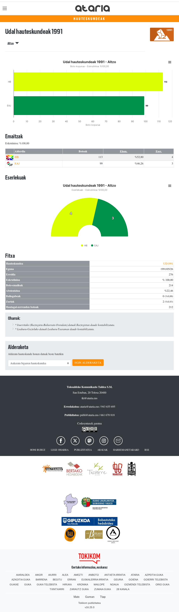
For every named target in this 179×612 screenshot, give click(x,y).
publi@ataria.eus (89, 415)
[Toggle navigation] (5, 8)
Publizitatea (83, 449)
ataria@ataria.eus (89, 406)
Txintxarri (57, 589)
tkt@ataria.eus (89, 398)
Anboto (93, 574)
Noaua (114, 584)
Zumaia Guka (102, 589)
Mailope (99, 584)
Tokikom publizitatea (89, 602)
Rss (147, 449)
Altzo (11, 43)
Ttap (103, 596)
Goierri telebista (156, 579)
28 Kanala (122, 589)
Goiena (133, 579)
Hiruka (67, 584)
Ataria (135, 574)
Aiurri (52, 574)
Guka (27, 584)
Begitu (57, 579)
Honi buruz (37, 449)
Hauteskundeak (89, 19)
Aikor (39, 574)
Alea (65, 574)
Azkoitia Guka (21, 579)
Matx (77, 596)
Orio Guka (162, 584)
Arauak (102, 449)
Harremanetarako (126, 449)
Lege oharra (60, 449)
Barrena (41, 579)
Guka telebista (47, 584)
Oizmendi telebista (137, 584)
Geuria (118, 579)
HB (17, 157)
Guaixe (14, 584)
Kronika (82, 584)
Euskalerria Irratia (94, 579)
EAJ (17, 163)
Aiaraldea (23, 574)
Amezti (78, 574)
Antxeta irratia (114, 574)
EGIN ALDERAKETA (88, 362)
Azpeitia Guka (154, 574)
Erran (71, 579)
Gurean (89, 596)
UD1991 (168, 263)
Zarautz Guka (79, 589)
